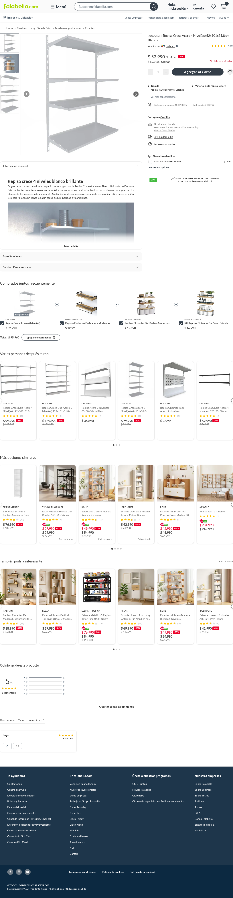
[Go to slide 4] (121, 549)
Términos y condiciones (82, 871)
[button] (116, 6)
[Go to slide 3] (119, 445)
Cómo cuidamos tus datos (21, 830)
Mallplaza (200, 830)
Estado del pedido (17, 807)
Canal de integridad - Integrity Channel (29, 818)
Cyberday (75, 812)
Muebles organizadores (68, 28)
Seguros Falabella (204, 824)
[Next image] (136, 94)
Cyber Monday (78, 807)
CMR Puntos (139, 783)
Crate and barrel (79, 836)
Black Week (76, 824)
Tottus (198, 807)
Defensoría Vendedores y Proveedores (29, 824)
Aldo (72, 847)
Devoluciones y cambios (21, 795)
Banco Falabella (204, 818)
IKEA (198, 812)
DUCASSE (154, 35)
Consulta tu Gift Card (19, 836)
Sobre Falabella (203, 783)
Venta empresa (78, 795)
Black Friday (77, 818)
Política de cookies (113, 871)
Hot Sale (74, 830)
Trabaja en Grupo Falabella (85, 801)
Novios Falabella (141, 789)
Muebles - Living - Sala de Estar (34, 28)
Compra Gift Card (17, 842)
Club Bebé (138, 795)
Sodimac (199, 801)
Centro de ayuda (16, 789)
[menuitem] (187, 17)
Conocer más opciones (158, 167)
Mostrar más (71, 246)
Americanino (77, 842)
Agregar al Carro (197, 72)
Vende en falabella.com (83, 783)
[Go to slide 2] (116, 445)
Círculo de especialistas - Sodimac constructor (158, 801)
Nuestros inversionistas (83, 789)
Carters (74, 853)
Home (9, 28)
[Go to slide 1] (113, 445)
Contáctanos (14, 783)
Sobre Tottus (202, 795)
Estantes (89, 28)
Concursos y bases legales (21, 812)
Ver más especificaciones (164, 96)
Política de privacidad (142, 871)
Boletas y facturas (17, 801)
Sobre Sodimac (203, 789)
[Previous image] (26, 94)
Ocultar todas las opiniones (116, 706)
